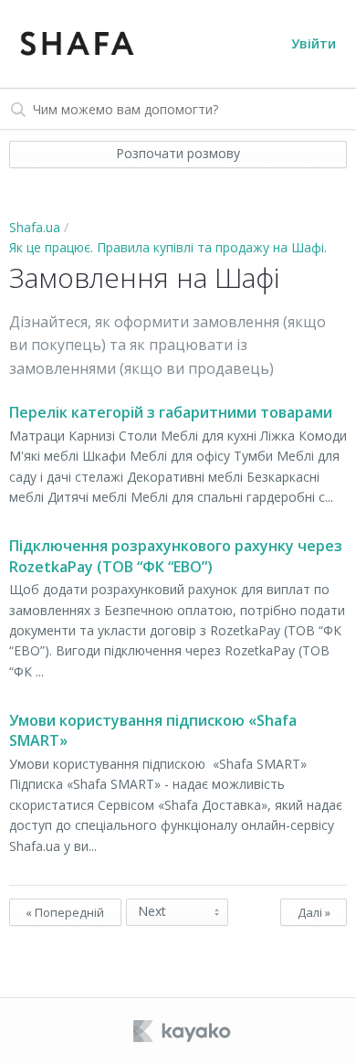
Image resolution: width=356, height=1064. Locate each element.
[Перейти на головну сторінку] (76, 44)
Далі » (314, 912)
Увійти (313, 43)
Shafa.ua (34, 227)
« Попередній (65, 912)
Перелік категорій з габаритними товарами (170, 412)
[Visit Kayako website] (183, 1031)
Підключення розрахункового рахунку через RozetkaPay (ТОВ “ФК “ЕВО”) (175, 556)
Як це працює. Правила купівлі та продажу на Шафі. (168, 247)
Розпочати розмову (178, 153)
